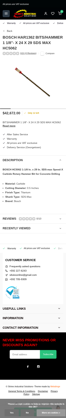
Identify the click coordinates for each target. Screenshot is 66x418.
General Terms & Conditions (21, 391)
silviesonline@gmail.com (23, 274)
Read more (9, 125)
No (27, 413)
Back (9, 31)
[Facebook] (27, 366)
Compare (50, 53)
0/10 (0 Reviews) (28, 53)
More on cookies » (51, 413)
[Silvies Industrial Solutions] (24, 13)
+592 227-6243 (18, 270)
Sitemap (36, 394)
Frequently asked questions (25, 266)
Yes (12, 413)
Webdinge (55, 386)
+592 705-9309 (18, 279)
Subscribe (48, 354)
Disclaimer (43, 391)
